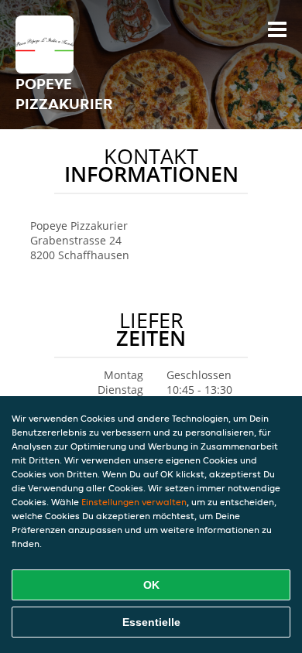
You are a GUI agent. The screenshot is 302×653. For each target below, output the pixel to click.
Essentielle (151, 622)
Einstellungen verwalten (134, 502)
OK (151, 585)
